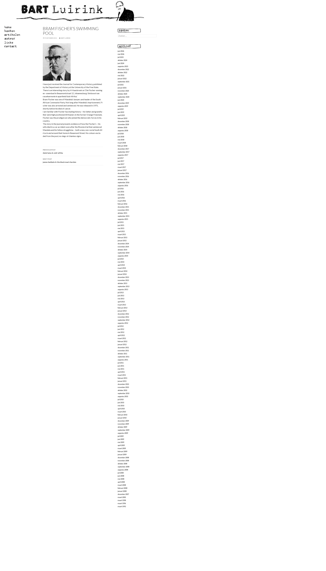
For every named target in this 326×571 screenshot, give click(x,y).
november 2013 (123, 280)
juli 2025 (121, 57)
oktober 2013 (122, 283)
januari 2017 (122, 170)
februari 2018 (122, 146)
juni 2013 (121, 296)
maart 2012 (122, 338)
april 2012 (121, 335)
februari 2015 (122, 237)
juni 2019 (121, 112)
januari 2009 (122, 454)
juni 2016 (121, 192)
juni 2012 (121, 329)
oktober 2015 (122, 213)
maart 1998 (122, 500)
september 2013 (123, 286)
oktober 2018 (122, 127)
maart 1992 (122, 506)
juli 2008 (121, 473)
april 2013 (121, 302)
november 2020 (123, 91)
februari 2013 (122, 308)
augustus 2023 (123, 66)
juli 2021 (121, 85)
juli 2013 (121, 292)
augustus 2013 (123, 289)
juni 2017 (121, 161)
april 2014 (121, 265)
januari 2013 (122, 311)
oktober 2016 (122, 179)
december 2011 (123, 347)
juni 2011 (121, 366)
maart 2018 (122, 143)
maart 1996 (122, 503)
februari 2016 (122, 204)
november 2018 (123, 124)
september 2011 (123, 357)
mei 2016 (121, 195)
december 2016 (123, 173)
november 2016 (123, 176)
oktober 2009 (122, 427)
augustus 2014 (123, 256)
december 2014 (123, 244)
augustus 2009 (123, 433)
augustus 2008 (123, 470)
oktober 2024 (122, 60)
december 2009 (123, 421)
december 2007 (123, 494)
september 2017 (123, 152)
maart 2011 (122, 375)
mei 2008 (121, 479)
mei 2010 (121, 406)
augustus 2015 (123, 219)
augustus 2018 (123, 131)
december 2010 (123, 384)
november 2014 (123, 247)
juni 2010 (121, 403)
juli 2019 (121, 109)
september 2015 (123, 216)
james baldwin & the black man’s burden (59, 160)
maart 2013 (122, 305)
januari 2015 (122, 241)
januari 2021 (122, 88)
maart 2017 (122, 167)
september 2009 (123, 430)
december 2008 (123, 458)
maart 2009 (122, 448)
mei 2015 (121, 228)
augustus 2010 (123, 396)
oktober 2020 (122, 94)
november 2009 (123, 424)
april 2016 (121, 198)
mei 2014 (121, 262)
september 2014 (123, 253)
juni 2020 (121, 100)
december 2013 (123, 277)
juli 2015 (121, 222)
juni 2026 (121, 51)
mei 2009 (121, 442)
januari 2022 (122, 79)
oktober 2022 (122, 72)
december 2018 (123, 121)
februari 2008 (122, 488)
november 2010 (123, 387)
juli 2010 (121, 399)
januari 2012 (122, 344)
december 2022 (123, 69)
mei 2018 (121, 140)
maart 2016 (122, 201)
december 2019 (123, 103)
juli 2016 (121, 189)
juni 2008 (121, 476)
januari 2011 (122, 381)
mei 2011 (121, 369)
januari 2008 (122, 491)
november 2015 (123, 210)
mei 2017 (121, 164)
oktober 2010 (122, 390)
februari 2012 (122, 341)
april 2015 (121, 231)
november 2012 (123, 317)
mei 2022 (121, 75)
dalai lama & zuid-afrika (53, 151)
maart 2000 (122, 497)
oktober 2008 (122, 464)
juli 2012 (121, 326)
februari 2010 (122, 415)
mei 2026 (121, 54)
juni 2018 (121, 137)
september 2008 (123, 467)
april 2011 (121, 372)
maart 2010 (122, 412)
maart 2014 (122, 268)
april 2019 (121, 115)
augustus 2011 (123, 360)
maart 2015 (122, 234)
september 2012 (123, 320)
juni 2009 (121, 439)
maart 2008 (122, 485)
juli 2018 (121, 134)
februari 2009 (122, 451)
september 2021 (123, 82)
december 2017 (123, 149)
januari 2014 (122, 274)
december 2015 (123, 207)
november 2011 (123, 351)
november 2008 (123, 461)
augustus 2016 (123, 186)
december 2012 (123, 314)
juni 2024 (121, 63)
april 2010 (121, 409)
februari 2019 (122, 118)
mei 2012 (121, 332)
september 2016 (123, 182)
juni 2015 (121, 225)
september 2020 (123, 97)
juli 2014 (121, 259)
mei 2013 (121, 299)
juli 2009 (121, 436)
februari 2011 (122, 378)
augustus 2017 (123, 155)
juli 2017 (121, 158)
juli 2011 (121, 363)
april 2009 (121, 445)
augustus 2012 (123, 323)
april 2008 (121, 482)
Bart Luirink (65, 38)
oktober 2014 (122, 250)
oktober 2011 (122, 354)
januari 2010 (122, 418)
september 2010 (123, 393)
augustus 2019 (123, 106)
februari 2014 (122, 271)
